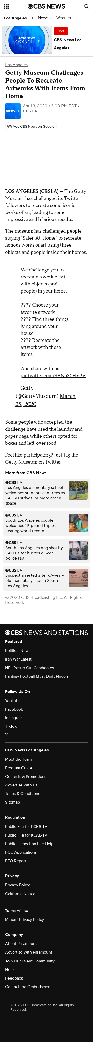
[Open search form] (86, 6)
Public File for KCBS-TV (26, 827)
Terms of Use (16, 911)
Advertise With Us (21, 785)
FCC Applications (21, 852)
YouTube (13, 701)
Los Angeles (15, 18)
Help (9, 970)
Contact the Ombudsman (27, 987)
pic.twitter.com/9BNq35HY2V (53, 376)
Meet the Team (18, 759)
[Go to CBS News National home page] (46, 6)
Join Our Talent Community (30, 961)
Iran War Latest (18, 659)
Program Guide (18, 768)
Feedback (14, 978)
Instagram (14, 718)
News (43, 18)
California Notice (20, 894)
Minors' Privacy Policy (24, 919)
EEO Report (15, 861)
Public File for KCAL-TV (26, 835)
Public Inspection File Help (29, 844)
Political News (17, 651)
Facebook (14, 709)
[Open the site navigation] (16, 6)
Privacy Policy (17, 885)
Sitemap (12, 802)
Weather (64, 18)
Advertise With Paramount (28, 952)
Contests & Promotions (25, 776)
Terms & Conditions (22, 794)
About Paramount (21, 944)
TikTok (11, 726)
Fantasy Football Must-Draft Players (37, 676)
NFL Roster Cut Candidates (29, 668)
